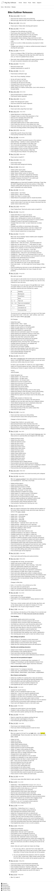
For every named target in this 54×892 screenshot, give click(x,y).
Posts (29, 2)
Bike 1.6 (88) (14, 687)
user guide (27, 316)
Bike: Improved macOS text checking (34, 613)
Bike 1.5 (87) (14, 705)
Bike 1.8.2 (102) (15, 559)
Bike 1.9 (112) (14, 506)
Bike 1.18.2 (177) (15, 111)
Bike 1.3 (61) (14, 782)
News (33, 2)
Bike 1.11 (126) (14, 431)
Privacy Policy (6, 890)
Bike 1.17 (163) (14, 167)
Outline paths (14, 182)
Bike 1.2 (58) (14, 805)
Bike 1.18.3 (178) (15, 106)
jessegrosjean (6, 886)
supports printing (20, 479)
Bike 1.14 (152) (14, 234)
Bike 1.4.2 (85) (14, 714)
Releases (14, 7)
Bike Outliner (7, 7)
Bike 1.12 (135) (14, 356)
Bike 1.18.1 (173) (15, 130)
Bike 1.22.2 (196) (15, 16)
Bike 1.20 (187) (14, 63)
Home (20, 2)
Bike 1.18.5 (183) (15, 92)
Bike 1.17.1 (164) (15, 160)
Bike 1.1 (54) (14, 825)
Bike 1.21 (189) (14, 50)
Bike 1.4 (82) (14, 730)
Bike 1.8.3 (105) (15, 553)
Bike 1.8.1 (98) (14, 592)
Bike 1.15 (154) (14, 212)
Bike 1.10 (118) (14, 476)
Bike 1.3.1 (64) (14, 776)
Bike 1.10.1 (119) (15, 470)
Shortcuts (37, 434)
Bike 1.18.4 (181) (15, 99)
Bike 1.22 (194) (15, 28)
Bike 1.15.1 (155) (15, 206)
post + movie (21, 512)
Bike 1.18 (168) (14, 137)
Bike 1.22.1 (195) (15, 23)
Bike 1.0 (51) (14, 874)
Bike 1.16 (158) (14, 190)
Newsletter (6, 885)
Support (39, 2)
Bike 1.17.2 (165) (15, 154)
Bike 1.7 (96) (14, 609)
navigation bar (21, 358)
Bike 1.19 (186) (14, 71)
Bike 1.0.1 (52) (14, 861)
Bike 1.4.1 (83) (14, 723)
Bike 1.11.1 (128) (15, 412)
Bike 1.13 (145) (14, 273)
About (25, 2)
